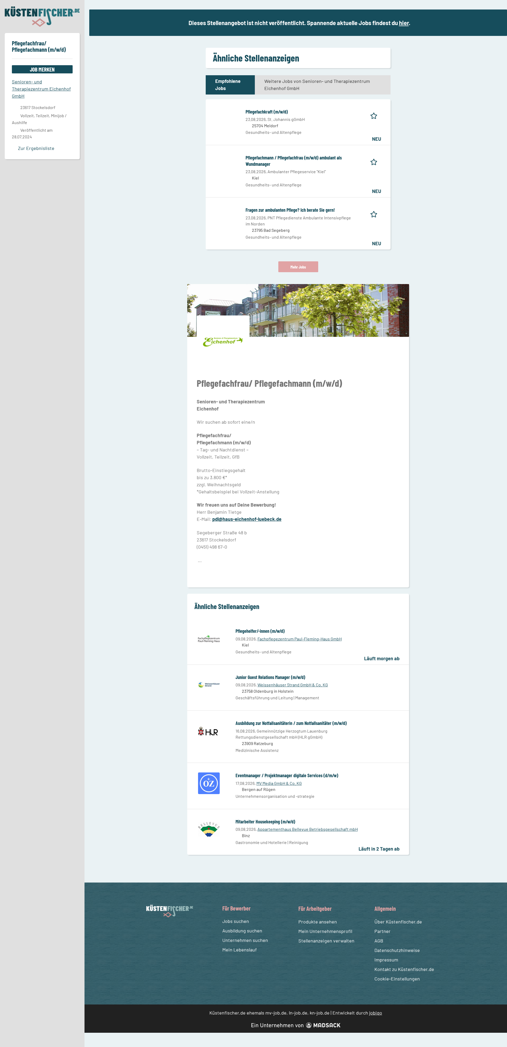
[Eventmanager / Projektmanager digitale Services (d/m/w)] (209, 783)
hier (404, 22)
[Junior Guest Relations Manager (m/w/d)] (209, 684)
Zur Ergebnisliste (36, 148)
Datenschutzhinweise (397, 950)
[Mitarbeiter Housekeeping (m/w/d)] (209, 829)
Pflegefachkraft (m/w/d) (267, 112)
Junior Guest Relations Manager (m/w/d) (270, 677)
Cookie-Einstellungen (397, 979)
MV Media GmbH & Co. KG (279, 783)
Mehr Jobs (298, 266)
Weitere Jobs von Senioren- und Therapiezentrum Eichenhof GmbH (317, 84)
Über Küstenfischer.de (398, 922)
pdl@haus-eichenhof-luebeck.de (246, 519)
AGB (378, 941)
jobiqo (375, 1013)
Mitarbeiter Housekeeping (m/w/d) (265, 821)
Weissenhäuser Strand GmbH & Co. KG (292, 684)
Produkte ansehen (317, 922)
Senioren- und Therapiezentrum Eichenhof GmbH (41, 89)
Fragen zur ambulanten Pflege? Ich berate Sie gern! (290, 210)
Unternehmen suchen (245, 940)
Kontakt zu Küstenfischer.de (404, 969)
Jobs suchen (235, 921)
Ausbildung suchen (242, 930)
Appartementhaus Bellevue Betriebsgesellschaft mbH (307, 829)
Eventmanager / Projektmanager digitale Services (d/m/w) (287, 775)
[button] (497, 23)
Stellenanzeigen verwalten (326, 941)
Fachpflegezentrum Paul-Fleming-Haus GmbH (299, 638)
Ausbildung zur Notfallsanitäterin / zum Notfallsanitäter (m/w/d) (291, 723)
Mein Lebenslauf (239, 949)
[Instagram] (161, 930)
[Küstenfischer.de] (42, 16)
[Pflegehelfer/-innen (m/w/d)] (209, 638)
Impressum (386, 960)
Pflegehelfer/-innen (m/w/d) (260, 631)
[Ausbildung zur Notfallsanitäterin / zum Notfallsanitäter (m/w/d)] (209, 730)
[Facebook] (151, 930)
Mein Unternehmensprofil (325, 931)
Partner (382, 931)
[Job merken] (375, 115)
